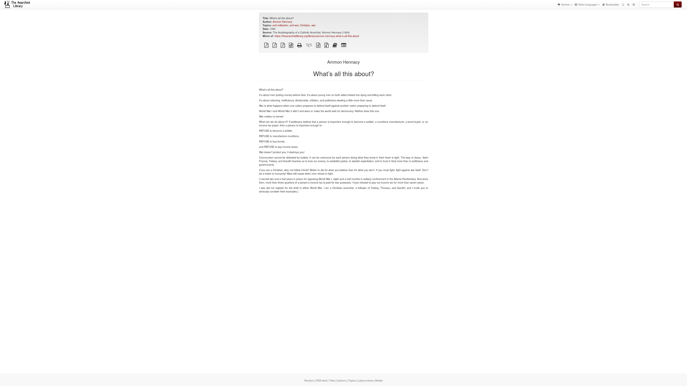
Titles (332, 380)
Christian (305, 25)
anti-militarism (280, 25)
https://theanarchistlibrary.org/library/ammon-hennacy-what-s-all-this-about (317, 36)
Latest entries (365, 380)
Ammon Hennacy (282, 21)
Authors (341, 380)
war (313, 25)
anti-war (294, 25)
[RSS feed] (628, 4)
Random (309, 380)
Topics (351, 380)
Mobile (379, 380)
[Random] (633, 4)
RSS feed (321, 380)
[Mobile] (623, 4)
